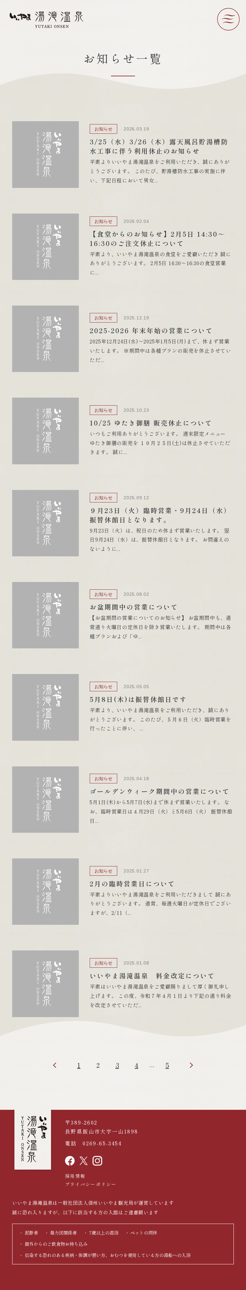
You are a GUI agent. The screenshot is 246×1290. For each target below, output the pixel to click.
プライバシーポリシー (91, 1184)
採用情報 (75, 1176)
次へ (186, 1065)
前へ (59, 1065)
